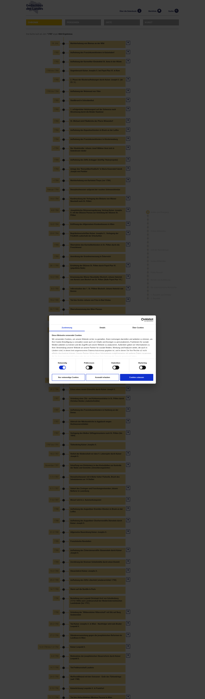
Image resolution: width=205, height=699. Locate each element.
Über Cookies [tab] (138, 327)
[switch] (89, 367)
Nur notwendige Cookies (68, 377)
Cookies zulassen (136, 377)
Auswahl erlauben (102, 377)
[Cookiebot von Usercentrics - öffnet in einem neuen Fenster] (143, 320)
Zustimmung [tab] (67, 327)
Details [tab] (102, 327)
